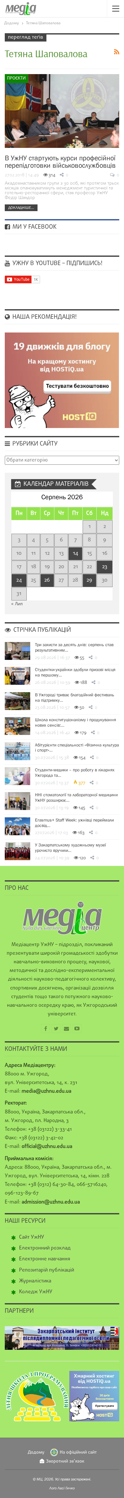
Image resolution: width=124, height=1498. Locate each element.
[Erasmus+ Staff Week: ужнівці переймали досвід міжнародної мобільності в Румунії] (17, 826)
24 (19, 580)
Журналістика (35, 1281)
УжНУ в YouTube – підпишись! (56, 263)
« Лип (17, 604)
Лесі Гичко (66, 1488)
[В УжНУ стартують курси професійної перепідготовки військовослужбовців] (62, 111)
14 (75, 553)
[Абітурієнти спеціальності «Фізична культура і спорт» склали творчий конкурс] (17, 751)
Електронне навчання (44, 1259)
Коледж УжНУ (35, 1292)
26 (47, 580)
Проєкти (16, 78)
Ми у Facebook (34, 227)
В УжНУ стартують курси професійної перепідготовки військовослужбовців (60, 161)
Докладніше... (21, 207)
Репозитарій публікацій (46, 1270)
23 (104, 567)
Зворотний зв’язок (65, 1461)
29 (89, 580)
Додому (36, 1452)
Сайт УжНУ (31, 1237)
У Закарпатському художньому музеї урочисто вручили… (70, 847)
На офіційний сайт (78, 1452)
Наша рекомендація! (44, 317)
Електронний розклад (45, 1248)
